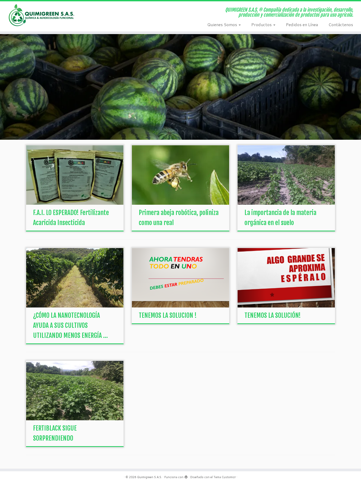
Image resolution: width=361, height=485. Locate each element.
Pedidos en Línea (302, 24)
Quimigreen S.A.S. (149, 477)
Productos (262, 24)
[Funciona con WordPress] (186, 476)
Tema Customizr (225, 477)
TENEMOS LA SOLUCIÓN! (272, 315)
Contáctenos (340, 24)
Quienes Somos (222, 24)
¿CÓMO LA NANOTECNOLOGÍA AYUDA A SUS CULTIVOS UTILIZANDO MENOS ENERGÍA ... (70, 325)
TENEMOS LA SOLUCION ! (168, 315)
